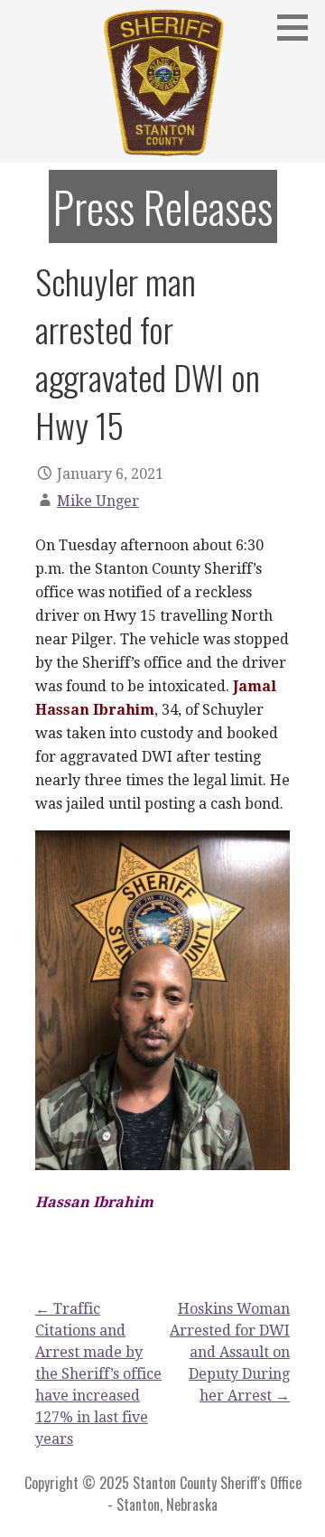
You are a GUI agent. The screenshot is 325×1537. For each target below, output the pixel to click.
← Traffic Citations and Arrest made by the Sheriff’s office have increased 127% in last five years (98, 1374)
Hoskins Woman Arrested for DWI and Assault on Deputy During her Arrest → (230, 1352)
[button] (299, 27)
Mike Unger (98, 501)
